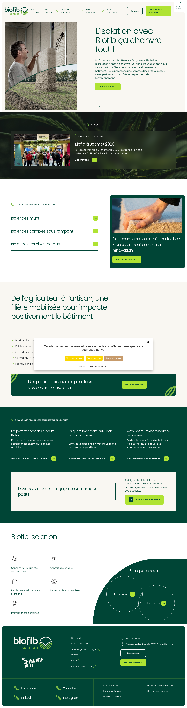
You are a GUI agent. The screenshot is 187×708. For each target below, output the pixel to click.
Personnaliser (114, 358)
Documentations (80, 643)
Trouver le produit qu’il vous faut (29, 458)
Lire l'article (82, 160)
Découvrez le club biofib (147, 499)
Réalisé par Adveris (113, 696)
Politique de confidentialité (161, 685)
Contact (135, 11)
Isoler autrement (91, 11)
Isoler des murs (25, 218)
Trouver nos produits (155, 11)
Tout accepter (74, 358)
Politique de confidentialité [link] (93, 366)
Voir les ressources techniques (143, 458)
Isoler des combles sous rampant (42, 231)
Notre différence (112, 11)
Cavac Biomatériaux (81, 666)
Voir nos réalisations (126, 259)
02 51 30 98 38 (133, 638)
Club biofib (178, 8)
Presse (74, 654)
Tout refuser (94, 358)
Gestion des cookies (157, 691)
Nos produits (35, 11)
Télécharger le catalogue (84, 649)
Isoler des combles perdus (35, 244)
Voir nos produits (108, 86)
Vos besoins (49, 11)
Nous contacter (133, 653)
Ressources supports (67, 11)
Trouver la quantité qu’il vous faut (88, 458)
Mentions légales (112, 691)
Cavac (74, 660)
